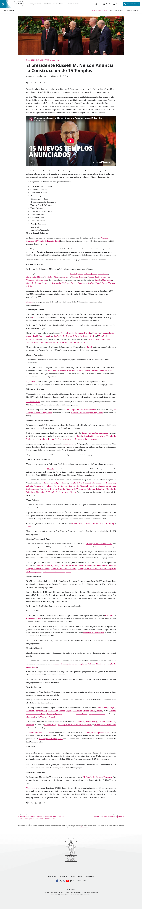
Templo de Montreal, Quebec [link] (82, 486)
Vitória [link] (85, 342)
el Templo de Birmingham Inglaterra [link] (87, 412)
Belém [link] (63, 333)
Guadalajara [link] (103, 274)
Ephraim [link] (80, 721)
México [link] (29, 302)
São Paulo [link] (58, 336)
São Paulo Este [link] (65, 342)
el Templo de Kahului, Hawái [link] (88, 664)
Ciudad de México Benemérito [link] (48, 283)
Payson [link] (99, 710)
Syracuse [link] (30, 724)
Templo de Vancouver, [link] (76, 489)
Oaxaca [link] (74, 277)
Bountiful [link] (30, 710)
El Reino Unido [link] (33, 401)
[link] (27, 803)
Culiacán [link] (30, 283)
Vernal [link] (52, 717)
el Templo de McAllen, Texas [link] (90, 568)
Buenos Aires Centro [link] (81, 370)
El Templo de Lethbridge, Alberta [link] (61, 492)
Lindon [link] (102, 721)
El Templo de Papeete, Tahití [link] (47, 241)
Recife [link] (35, 336)
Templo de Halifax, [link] (44, 486)
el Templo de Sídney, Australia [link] (86, 439)
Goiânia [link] (91, 339)
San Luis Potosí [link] (94, 283)
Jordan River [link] (81, 714)
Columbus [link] (109, 615)
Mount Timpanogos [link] (105, 707)
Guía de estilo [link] (84, 827)
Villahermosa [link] (41, 280)
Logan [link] (68, 710)
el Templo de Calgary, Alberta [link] (55, 483)
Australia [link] (69, 444)
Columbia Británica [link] (95, 489)
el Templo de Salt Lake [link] (105, 724)
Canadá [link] (50, 469)
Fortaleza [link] (96, 333)
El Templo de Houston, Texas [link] (99, 543)
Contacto (121, 10)
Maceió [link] (29, 342)
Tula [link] (30, 286)
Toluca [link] (104, 283)
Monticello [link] (77, 710)
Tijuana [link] (90, 277)
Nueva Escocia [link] (60, 486)
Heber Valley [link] (91, 721)
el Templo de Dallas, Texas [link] (71, 565)
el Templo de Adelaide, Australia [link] (88, 436)
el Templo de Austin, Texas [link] (46, 565)
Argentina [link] (30, 381)
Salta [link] (111, 370)
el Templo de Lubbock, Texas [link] (63, 568)
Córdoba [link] (94, 370)
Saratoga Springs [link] (54, 714)
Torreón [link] (111, 283)
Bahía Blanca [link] (53, 370)
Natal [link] (36, 342)
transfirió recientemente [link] (93, 632)
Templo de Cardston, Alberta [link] (82, 483)
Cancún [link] (97, 280)
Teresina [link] (76, 342)
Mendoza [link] (103, 370)
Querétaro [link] (82, 283)
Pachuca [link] (66, 283)
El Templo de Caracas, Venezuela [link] (97, 777)
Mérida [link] (40, 277)
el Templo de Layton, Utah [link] (51, 738)
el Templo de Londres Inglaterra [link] (81, 409)
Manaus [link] (104, 333)
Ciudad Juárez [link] (76, 274)
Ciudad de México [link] (52, 277)
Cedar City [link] (52, 710)
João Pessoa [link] (100, 339)
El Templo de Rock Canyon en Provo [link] (75, 724)
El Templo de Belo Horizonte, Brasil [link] (78, 336)
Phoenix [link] (87, 523)
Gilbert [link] (74, 523)
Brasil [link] (34, 317)
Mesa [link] (81, 523)
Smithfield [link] (110, 721)
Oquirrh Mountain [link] (97, 714)
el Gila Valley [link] (108, 523)
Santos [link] (55, 342)
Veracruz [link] (30, 280)
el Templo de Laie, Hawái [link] (62, 664)
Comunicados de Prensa (99, 10)
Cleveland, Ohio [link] (33, 618)
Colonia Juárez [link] (90, 274)
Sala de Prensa (8, 10)
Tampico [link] (82, 277)
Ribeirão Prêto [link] (45, 342)
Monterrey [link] (65, 277)
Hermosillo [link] (31, 277)
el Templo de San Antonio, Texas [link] (57, 572)
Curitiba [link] (87, 333)
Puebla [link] (74, 283)
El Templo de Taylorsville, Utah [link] (97, 732)
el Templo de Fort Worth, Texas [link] (99, 565)
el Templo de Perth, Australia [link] (58, 439)
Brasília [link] (70, 333)
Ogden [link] (86, 710)
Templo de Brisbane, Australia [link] (95, 433)
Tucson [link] (29, 526)
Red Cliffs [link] (31, 717)
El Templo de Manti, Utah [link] (38, 732)
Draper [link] (62, 710)
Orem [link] (92, 710)
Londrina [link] (110, 339)
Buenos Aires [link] (65, 370)
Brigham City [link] (41, 710)
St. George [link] (42, 717)
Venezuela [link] (31, 788)
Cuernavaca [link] (107, 280)
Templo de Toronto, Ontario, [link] (52, 489)
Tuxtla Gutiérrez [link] (102, 277)
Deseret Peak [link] (50, 724)
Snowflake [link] (97, 523)
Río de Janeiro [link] (45, 336)
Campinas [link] (79, 333)
